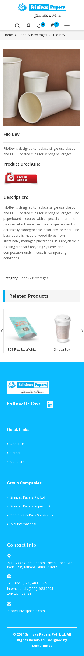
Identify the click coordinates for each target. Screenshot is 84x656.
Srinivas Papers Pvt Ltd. (28, 497)
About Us (17, 444)
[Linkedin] (50, 404)
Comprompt (42, 645)
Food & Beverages (33, 35)
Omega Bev (62, 349)
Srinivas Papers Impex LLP (30, 506)
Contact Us (18, 461)
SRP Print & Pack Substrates (31, 515)
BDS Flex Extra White (22, 349)
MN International (23, 524)
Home (8, 35)
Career (15, 452)
